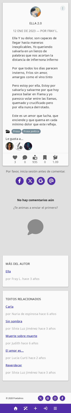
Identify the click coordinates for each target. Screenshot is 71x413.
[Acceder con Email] (51, 181)
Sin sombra (14, 321)
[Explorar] (26, 408)
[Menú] (55, 408)
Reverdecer (14, 365)
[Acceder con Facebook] (20, 181)
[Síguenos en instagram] (55, 398)
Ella (8, 271)
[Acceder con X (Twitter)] (30, 181)
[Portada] (16, 408)
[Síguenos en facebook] (62, 398)
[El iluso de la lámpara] (28, 146)
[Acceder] (45, 408)
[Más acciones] (62, 8)
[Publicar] (35, 408)
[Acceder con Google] (41, 181)
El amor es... (15, 350)
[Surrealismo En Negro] (19, 146)
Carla (9, 306)
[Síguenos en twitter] (40, 398)
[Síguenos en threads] (48, 398)
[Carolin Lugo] (10, 146)
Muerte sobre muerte (21, 336)
